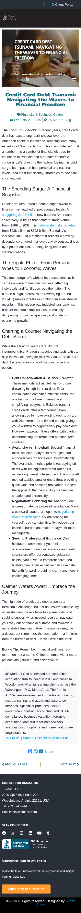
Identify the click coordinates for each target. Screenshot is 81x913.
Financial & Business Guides (42, 114)
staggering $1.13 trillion (19, 215)
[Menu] (74, 78)
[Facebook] (4, 833)
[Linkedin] (30, 833)
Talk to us (12, 738)
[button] (44, 4)
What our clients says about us (46, 738)
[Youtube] (39, 833)
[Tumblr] (48, 833)
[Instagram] (22, 833)
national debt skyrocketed (56, 225)
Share (49, 751)
